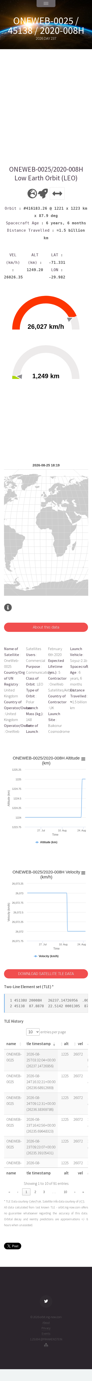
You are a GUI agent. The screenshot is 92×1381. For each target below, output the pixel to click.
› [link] (74, 1192)
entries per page (53, 1031)
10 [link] (65, 1192)
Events (46, 1334)
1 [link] (26, 1192)
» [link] (83, 1192)
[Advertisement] (46, 107)
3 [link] (44, 1192)
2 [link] (35, 1192)
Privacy (46, 1328)
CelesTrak (35, 1201)
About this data (46, 627)
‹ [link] (17, 1192)
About (46, 1323)
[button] (20, 1044)
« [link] (9, 1192)
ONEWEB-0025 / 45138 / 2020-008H (46, 25)
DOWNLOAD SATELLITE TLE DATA (46, 974)
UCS (81, 1201)
